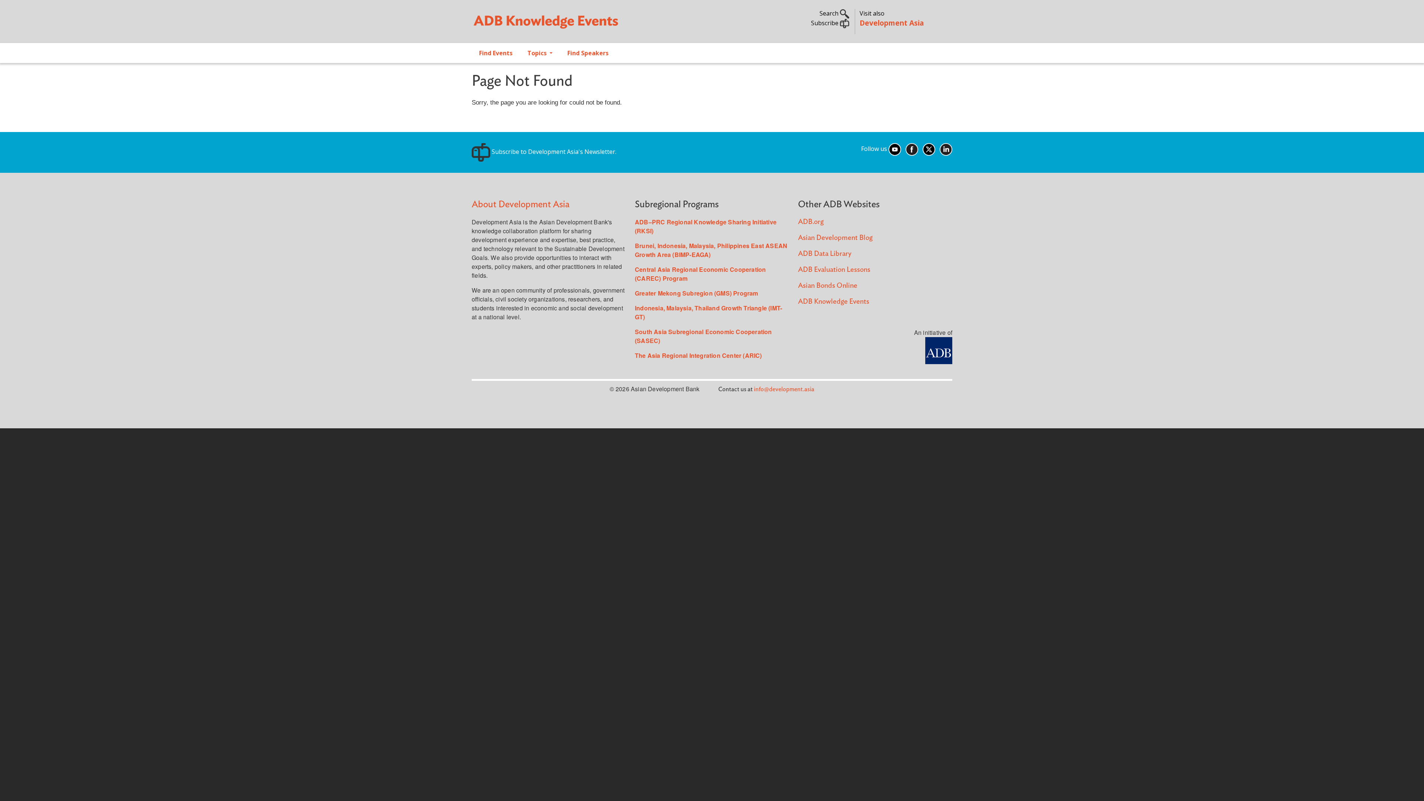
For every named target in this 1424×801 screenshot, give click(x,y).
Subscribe (825, 23)
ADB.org (811, 221)
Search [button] (830, 13)
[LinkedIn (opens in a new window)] (946, 149)
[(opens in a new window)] (938, 350)
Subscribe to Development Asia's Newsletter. (553, 152)
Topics (537, 53)
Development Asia (892, 23)
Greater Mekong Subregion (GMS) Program (696, 293)
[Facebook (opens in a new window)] (912, 149)
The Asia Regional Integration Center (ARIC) (698, 355)
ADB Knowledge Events (833, 301)
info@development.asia (784, 389)
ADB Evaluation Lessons (834, 269)
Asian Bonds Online (827, 285)
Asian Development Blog (835, 237)
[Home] (588, 24)
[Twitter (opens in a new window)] (929, 149)
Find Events (495, 53)
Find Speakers (588, 53)
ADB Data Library (824, 253)
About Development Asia (521, 204)
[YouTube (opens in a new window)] (895, 149)
